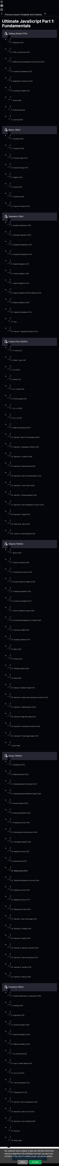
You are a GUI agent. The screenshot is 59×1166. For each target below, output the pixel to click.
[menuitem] (1, 6)
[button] (1, 2)
